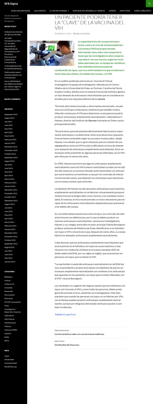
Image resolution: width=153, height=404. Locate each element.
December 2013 (10, 190)
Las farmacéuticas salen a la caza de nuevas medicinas (79, 332)
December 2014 (10, 147)
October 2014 (10, 154)
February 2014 (10, 183)
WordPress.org (10, 367)
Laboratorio (9, 315)
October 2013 (10, 197)
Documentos (40, 11)
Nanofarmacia (10, 323)
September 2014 (10, 157)
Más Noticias (9, 319)
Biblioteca (8, 277)
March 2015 (9, 136)
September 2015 (10, 114)
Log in (6, 356)
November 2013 (10, 193)
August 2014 (9, 161)
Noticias (7, 326)
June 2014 (8, 168)
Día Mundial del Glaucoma (67, 343)
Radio (6, 337)
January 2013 (9, 229)
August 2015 (9, 118)
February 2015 (10, 139)
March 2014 (9, 179)
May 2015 (8, 129)
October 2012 (10, 240)
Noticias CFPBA (10, 330)
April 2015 (8, 132)
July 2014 (8, 165)
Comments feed (10, 363)
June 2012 (8, 254)
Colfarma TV (9, 284)
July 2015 (8, 121)
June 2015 (8, 125)
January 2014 (9, 186)
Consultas (8, 288)
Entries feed (9, 359)
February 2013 (10, 226)
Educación (8, 298)
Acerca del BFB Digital (20, 11)
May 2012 (8, 258)
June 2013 (8, 211)
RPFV (6, 341)
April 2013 (8, 218)
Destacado (8, 291)
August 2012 (9, 247)
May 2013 (8, 215)
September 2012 (10, 244)
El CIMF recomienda (58, 11)
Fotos (6, 305)
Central (7, 280)
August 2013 (9, 204)
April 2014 (8, 175)
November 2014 (10, 150)
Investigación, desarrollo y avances (89, 11)
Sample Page (125, 11)
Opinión (112, 11)
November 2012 (10, 236)
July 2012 (8, 251)
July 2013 (8, 208)
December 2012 (10, 233)
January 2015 (9, 143)
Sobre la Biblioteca (142, 11)
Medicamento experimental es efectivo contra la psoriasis (13, 75)
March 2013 (9, 222)
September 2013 (10, 200)
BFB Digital (11, 3)
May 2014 (8, 172)
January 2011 (9, 262)
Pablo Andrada (82, 33)
